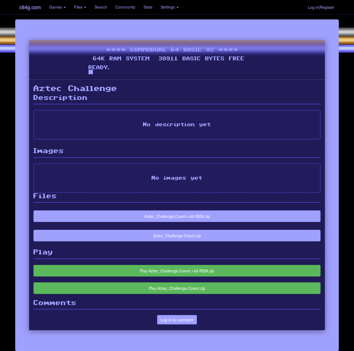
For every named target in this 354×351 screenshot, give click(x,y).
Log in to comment (177, 319)
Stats (148, 7)
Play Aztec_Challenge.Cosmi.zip (177, 288)
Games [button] (56, 7)
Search (101, 7)
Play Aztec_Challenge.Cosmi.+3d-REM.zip (177, 270)
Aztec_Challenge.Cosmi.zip (177, 235)
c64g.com (30, 7)
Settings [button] (168, 7)
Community (125, 7)
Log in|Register (321, 7)
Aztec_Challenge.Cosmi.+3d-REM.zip (177, 216)
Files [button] (79, 7)
